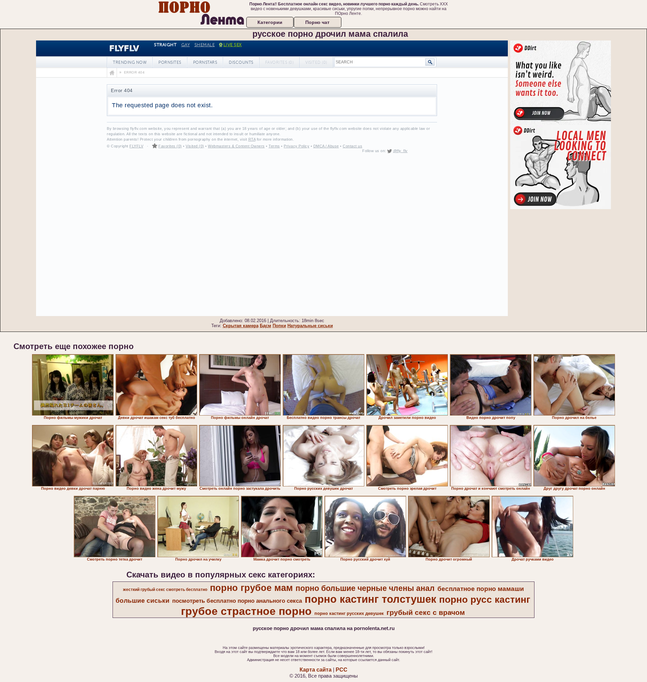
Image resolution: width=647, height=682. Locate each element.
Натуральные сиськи (310, 325)
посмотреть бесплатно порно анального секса (237, 600)
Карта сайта (316, 670)
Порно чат (317, 22)
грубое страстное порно (246, 611)
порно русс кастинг (484, 599)
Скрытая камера (240, 325)
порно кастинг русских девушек (349, 613)
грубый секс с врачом (426, 612)
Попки (279, 325)
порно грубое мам (251, 588)
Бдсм (265, 325)
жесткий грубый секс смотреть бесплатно (165, 589)
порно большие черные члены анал (365, 588)
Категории (269, 22)
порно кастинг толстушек (370, 599)
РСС (341, 670)
